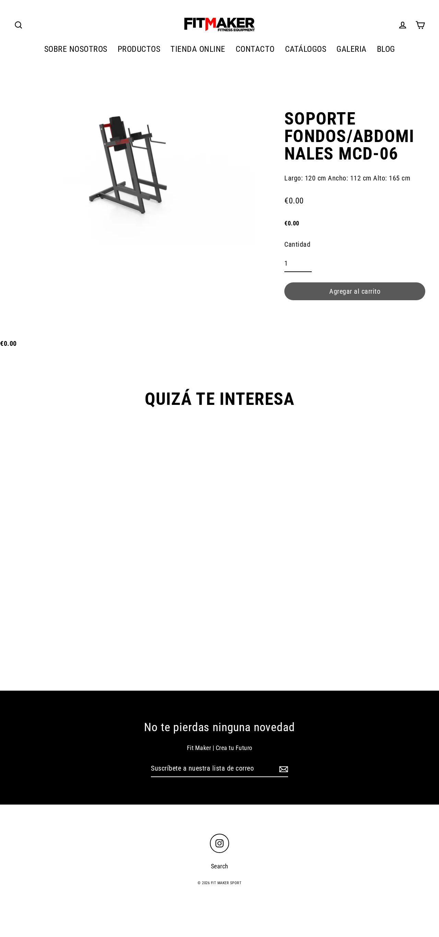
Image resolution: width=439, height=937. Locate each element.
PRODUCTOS (139, 49)
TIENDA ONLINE (197, 49)
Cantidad (297, 244)
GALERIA (351, 49)
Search (219, 866)
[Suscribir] (282, 768)
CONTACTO (255, 49)
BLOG (386, 49)
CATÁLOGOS (306, 49)
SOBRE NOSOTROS (75, 49)
